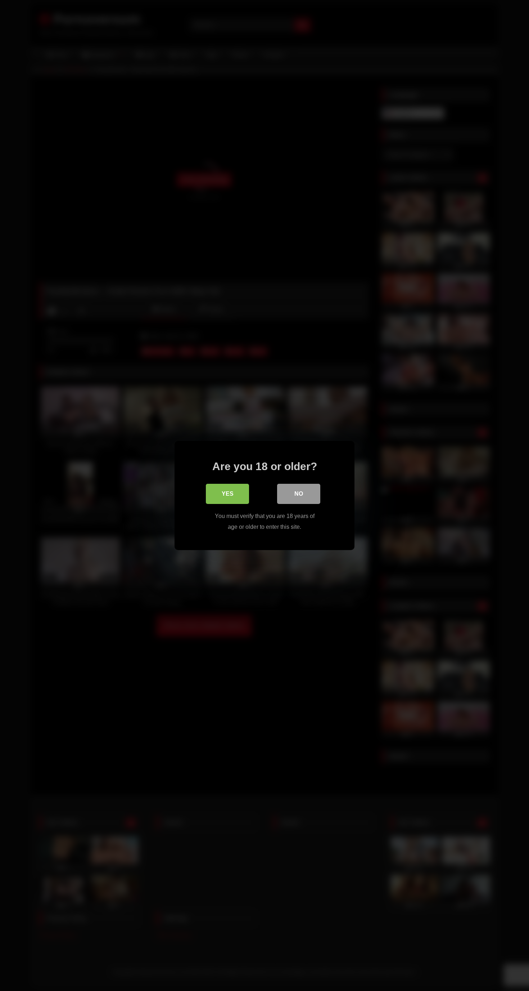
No (298, 494)
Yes (228, 494)
